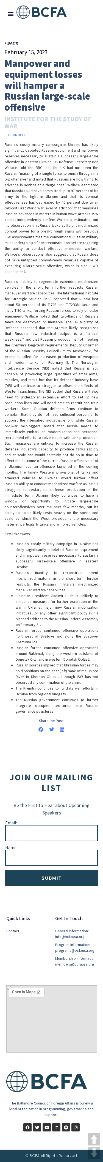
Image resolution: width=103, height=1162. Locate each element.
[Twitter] (37, 1127)
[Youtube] (47, 1127)
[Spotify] (66, 1127)
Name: (11, 847)
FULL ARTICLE (15, 134)
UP (94, 1139)
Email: (11, 823)
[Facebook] (27, 1127)
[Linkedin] (56, 1127)
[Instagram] (75, 1127)
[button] (10, 13)
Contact (12, 930)
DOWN (94, 1153)
